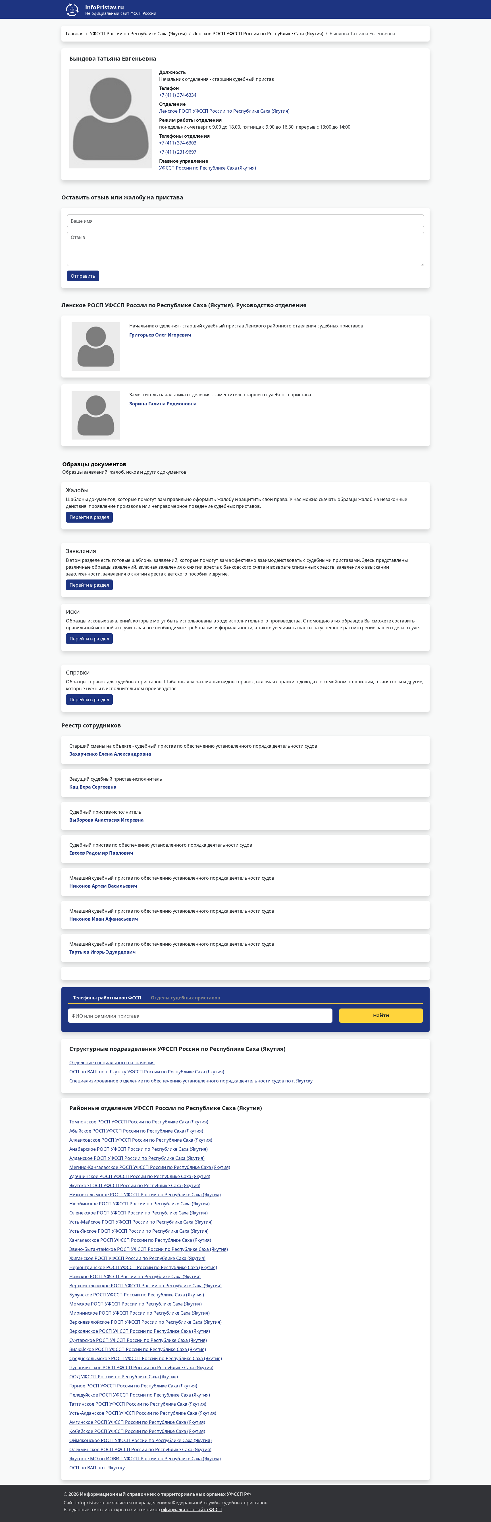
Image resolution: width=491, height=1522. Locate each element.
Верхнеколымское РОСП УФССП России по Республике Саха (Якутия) (145, 1285)
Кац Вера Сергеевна (92, 787)
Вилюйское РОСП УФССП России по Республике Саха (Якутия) (137, 1349)
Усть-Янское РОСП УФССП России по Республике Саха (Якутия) (139, 1231)
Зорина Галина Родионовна (163, 404)
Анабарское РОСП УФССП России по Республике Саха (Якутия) (138, 1149)
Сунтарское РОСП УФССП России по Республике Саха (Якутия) (138, 1340)
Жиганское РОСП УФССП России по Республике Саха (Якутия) (137, 1258)
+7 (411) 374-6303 (177, 143)
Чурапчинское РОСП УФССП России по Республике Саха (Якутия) (141, 1367)
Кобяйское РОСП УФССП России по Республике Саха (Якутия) (137, 1431)
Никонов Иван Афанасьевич (103, 919)
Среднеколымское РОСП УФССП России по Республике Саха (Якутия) (145, 1358)
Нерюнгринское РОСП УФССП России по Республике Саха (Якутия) (143, 1267)
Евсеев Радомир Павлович (101, 853)
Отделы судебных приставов (185, 998)
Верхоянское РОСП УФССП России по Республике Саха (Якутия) (139, 1331)
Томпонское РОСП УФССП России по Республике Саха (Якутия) (138, 1122)
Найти (381, 1015)
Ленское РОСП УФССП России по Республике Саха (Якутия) (258, 33)
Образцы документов (94, 464)
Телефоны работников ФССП (107, 998)
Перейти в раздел (89, 517)
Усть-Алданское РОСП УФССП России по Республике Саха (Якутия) (142, 1413)
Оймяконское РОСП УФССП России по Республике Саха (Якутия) (140, 1440)
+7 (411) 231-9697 (177, 152)
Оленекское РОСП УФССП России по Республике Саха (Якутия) (138, 1213)
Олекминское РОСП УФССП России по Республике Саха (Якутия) (140, 1449)
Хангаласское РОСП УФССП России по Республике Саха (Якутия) (140, 1240)
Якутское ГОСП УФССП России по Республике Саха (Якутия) (134, 1185)
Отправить (83, 276)
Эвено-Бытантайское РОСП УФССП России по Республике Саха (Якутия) (148, 1249)
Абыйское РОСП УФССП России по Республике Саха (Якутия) (136, 1131)
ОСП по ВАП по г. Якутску (97, 1468)
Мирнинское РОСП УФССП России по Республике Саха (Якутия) (139, 1313)
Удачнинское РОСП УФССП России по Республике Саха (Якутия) (139, 1176)
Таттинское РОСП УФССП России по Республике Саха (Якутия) (137, 1404)
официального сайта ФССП (191, 1509)
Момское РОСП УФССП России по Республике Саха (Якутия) (135, 1304)
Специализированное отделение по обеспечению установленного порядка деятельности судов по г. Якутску (191, 1081)
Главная (75, 33)
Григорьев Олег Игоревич (160, 335)
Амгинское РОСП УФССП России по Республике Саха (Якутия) (137, 1422)
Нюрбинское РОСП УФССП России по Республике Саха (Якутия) (139, 1204)
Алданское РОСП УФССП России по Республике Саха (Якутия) (137, 1158)
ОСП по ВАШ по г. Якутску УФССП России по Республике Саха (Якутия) (146, 1072)
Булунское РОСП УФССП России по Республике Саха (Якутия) (136, 1295)
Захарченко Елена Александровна (110, 754)
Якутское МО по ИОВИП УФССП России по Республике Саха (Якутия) (145, 1458)
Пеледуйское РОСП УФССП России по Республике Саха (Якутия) (139, 1395)
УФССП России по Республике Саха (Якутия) (138, 33)
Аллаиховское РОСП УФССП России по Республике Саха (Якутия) (140, 1140)
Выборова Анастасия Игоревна (106, 820)
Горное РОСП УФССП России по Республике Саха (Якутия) (133, 1386)
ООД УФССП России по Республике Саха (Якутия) (123, 1376)
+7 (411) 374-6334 (177, 95)
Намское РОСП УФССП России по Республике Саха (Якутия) (135, 1276)
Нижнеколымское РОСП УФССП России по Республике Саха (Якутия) (145, 1194)
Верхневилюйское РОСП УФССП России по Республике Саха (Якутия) (145, 1322)
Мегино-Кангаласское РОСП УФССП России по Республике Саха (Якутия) (149, 1167)
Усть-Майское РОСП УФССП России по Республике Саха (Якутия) (141, 1222)
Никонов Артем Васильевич (103, 886)
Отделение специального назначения (112, 1062)
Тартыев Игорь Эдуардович (102, 952)
